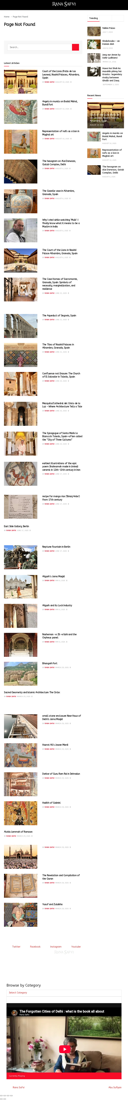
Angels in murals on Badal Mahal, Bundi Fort (112, 136)
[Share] (4, 1095)
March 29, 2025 (62, 668)
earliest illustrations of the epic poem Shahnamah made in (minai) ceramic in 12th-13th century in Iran (61, 466)
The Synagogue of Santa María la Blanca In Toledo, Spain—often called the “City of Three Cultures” (62, 436)
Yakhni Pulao (108, 28)
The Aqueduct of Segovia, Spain (59, 315)
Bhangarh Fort (49, 663)
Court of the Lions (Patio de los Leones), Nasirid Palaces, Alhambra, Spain (61, 74)
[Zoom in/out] (11, 1095)
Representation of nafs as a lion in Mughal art (112, 153)
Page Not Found (20, 17)
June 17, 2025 (61, 474)
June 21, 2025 (61, 320)
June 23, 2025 (61, 293)
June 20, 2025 (61, 381)
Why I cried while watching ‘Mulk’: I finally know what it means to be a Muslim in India (61, 223)
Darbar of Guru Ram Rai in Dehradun (61, 773)
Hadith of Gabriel (51, 802)
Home (6, 17)
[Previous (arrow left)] (1, 1098)
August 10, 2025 (62, 82)
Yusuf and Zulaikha (52, 904)
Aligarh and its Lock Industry (57, 605)
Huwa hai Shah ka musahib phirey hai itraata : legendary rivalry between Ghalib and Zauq (112, 74)
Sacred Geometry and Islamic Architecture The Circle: (32, 692)
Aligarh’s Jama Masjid (53, 576)
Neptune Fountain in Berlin (56, 546)
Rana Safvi (49, 82)
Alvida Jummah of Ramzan (18, 831)
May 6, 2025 (60, 581)
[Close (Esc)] (1, 1095)
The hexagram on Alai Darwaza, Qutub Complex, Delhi (113, 169)
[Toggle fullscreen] (8, 1095)
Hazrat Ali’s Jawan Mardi (55, 744)
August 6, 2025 (61, 169)
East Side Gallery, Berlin (16, 526)
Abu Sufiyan (115, 1087)
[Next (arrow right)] (4, 1098)
